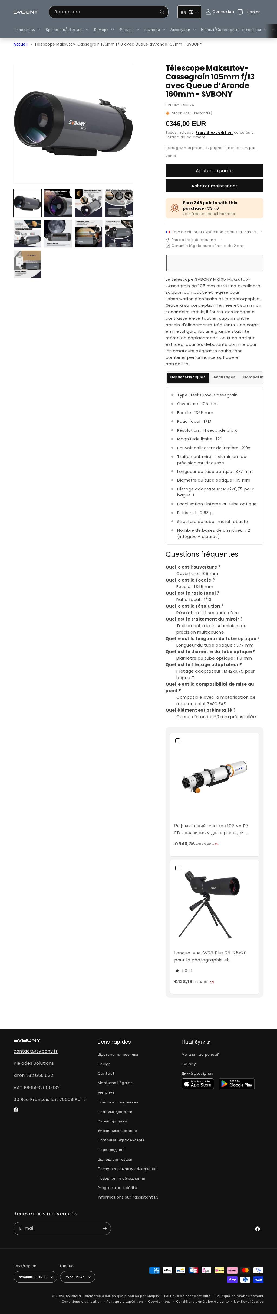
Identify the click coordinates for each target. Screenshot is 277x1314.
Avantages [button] (224, 377)
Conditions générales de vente (202, 1301)
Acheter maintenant (215, 186)
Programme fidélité (117, 1187)
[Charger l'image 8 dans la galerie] (119, 234)
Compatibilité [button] (257, 377)
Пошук (104, 1064)
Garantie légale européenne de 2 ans (208, 245)
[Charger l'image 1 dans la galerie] (27, 203)
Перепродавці (111, 1149)
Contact (106, 1073)
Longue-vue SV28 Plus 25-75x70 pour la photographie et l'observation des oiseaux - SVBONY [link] (214, 956)
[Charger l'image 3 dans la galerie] (89, 203)
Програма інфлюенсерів (121, 1140)
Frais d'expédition (214, 132)
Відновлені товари (115, 1159)
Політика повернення (118, 1102)
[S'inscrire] (105, 1228)
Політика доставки (115, 1111)
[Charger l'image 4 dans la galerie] (119, 203)
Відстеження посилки (118, 1054)
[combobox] (109, 12)
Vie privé (106, 1092)
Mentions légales (248, 1301)
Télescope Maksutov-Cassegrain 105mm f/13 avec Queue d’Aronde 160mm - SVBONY (118, 44)
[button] (26, 29)
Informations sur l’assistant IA (128, 1197)
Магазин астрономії (200, 1054)
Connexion (223, 11)
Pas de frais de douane (194, 239)
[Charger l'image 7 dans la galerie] (89, 234)
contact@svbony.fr (36, 1051)
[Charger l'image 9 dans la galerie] (27, 264)
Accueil (21, 44)
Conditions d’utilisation (82, 1301)
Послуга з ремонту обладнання (128, 1168)
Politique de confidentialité (187, 1296)
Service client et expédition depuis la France (214, 232)
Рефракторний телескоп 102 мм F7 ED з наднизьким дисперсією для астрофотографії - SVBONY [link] (211, 829)
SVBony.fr (73, 1296)
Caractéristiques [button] (188, 377)
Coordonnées (159, 1301)
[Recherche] (162, 12)
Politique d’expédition (125, 1301)
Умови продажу (112, 1121)
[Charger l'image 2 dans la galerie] (58, 203)
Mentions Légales (115, 1083)
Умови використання (117, 1130)
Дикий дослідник (197, 1073)
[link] (214, 777)
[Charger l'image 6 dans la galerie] (58, 234)
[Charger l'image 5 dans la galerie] (27, 234)
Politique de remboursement (239, 1296)
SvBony (189, 1064)
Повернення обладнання (122, 1178)
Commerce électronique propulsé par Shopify (120, 1296)
